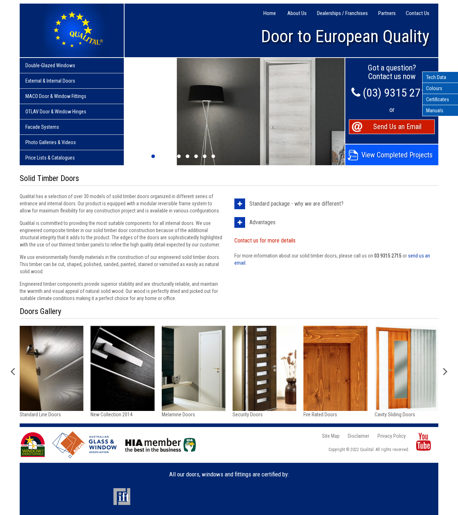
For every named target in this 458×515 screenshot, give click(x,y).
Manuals (434, 110)
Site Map (331, 436)
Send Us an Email (397, 126)
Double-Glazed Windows (50, 65)
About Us (297, 13)
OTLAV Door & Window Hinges (55, 111)
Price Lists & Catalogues (50, 158)
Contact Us (417, 13)
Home (269, 13)
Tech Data (436, 77)
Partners (387, 13)
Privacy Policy (391, 436)
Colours (434, 88)
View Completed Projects (397, 155)
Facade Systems (42, 127)
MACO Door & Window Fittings (55, 96)
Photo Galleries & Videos (50, 142)
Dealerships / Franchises (342, 13)
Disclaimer (358, 436)
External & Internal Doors (50, 81)
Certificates (437, 99)
